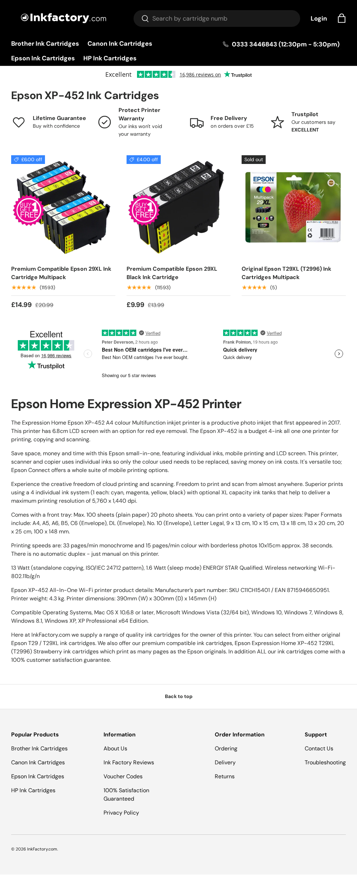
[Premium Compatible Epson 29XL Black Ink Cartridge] (179, 207)
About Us (115, 748)
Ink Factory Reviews (129, 762)
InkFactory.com (42, 849)
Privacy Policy (121, 812)
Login (319, 18)
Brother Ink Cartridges (45, 43)
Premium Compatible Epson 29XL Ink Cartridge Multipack (61, 273)
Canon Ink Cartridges (120, 43)
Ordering (226, 748)
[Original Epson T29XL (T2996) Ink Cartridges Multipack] (294, 207)
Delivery (225, 762)
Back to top (178, 696)
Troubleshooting (325, 762)
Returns (225, 776)
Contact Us (319, 748)
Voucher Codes (123, 776)
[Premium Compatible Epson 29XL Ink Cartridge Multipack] (63, 207)
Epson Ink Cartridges (43, 58)
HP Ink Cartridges (110, 58)
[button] (341, 18)
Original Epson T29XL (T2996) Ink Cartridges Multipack (286, 273)
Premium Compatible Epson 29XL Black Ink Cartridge (172, 273)
